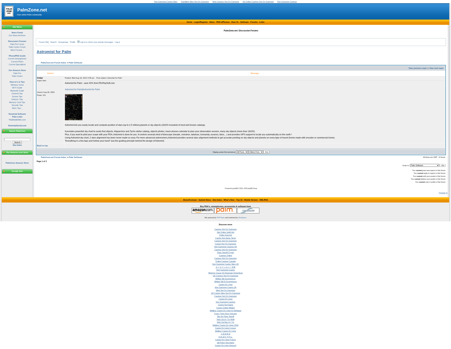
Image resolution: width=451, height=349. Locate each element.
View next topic (436, 68)
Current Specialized (17, 64)
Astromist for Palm (54, 51)
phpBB (235, 188)
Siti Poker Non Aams (225, 343)
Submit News (205, 200)
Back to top (42, 146)
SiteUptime (242, 218)
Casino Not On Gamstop (225, 244)
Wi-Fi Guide (17, 88)
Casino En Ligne (226, 284)
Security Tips (17, 105)
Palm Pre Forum (17, 44)
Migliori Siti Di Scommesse (225, 282)
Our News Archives (17, 35)
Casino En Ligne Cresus (225, 328)
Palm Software (75, 63)
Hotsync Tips (17, 99)
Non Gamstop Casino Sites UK (225, 264)
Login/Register (201, 22)
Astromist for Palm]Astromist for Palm (82, 89)
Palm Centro (17, 76)
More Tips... (17, 108)
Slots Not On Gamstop (225, 290)
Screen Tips (17, 96)
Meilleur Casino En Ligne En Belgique (225, 311)
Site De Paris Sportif (225, 316)
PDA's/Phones (223, 22)
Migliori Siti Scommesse (225, 279)
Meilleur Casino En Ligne (225, 331)
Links (261, 22)
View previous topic (418, 68)
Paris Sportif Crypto (225, 252)
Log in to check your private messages (96, 42)
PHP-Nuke (221, 218)
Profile (72, 42)
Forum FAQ (44, 42)
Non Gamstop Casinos (225, 302)
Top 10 (239, 200)
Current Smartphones (17, 59)
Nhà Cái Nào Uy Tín (225, 322)
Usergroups (63, 42)
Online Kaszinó (225, 235)
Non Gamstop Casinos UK (225, 247)
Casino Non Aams (225, 305)
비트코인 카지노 (225, 337)
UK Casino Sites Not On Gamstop (225, 293)
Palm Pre (17, 73)
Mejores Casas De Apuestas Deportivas (225, 273)
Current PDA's (17, 62)
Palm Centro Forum (17, 47)
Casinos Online (225, 255)
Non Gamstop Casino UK (225, 287)
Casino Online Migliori (225, 308)
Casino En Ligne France (225, 340)
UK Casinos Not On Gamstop (225, 276)
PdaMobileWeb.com (17, 120)
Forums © (443, 193)
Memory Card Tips (17, 102)
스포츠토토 (225, 334)
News (212, 22)
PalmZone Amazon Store (17, 163)
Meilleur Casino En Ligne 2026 (225, 325)
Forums (254, 22)
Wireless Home (17, 85)
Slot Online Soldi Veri (225, 232)
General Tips (17, 93)
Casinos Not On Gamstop (225, 229)
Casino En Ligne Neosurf (225, 345)
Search (53, 42)
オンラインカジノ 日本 (226, 267)
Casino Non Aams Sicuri (225, 238)
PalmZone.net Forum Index (53, 63)
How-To (235, 22)
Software (244, 22)
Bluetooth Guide (17, 91)
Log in (117, 42)
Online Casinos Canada (225, 261)
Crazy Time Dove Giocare (225, 314)
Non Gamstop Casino (225, 270)
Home (189, 22)
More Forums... (17, 50)
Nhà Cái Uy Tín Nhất (225, 319)
